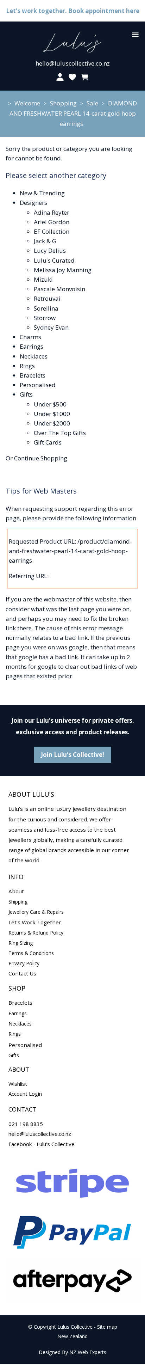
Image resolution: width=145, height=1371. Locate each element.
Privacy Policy (23, 963)
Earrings (31, 346)
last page (81, 609)
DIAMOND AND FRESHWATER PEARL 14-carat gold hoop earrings (73, 113)
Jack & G (45, 241)
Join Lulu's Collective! (72, 755)
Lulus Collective (75, 1326)
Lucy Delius (50, 250)
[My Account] (60, 77)
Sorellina (46, 308)
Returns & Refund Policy (35, 932)
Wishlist (17, 1083)
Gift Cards (48, 442)
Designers (33, 202)
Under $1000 (52, 414)
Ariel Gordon (51, 222)
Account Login (25, 1093)
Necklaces (34, 356)
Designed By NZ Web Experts (72, 1352)
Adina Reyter (51, 212)
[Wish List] (72, 77)
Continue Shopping (40, 458)
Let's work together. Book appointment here (72, 11)
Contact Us (22, 973)
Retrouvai (47, 298)
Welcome (27, 103)
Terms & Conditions (31, 953)
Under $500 (50, 404)
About (16, 891)
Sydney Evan (51, 327)
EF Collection (51, 231)
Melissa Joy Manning (63, 270)
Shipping (17, 901)
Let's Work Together (34, 922)
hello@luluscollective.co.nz (73, 63)
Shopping (63, 103)
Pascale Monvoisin (59, 289)
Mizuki (43, 279)
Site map (107, 1326)
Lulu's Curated (54, 260)
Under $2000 (52, 423)
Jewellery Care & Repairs (36, 911)
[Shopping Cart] (85, 77)
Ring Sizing (20, 942)
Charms (30, 337)
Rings (27, 366)
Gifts (26, 394)
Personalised (38, 385)
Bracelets (32, 375)
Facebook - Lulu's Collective (41, 1143)
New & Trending (42, 193)
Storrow (45, 318)
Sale (92, 103)
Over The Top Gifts (60, 433)
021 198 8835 (25, 1123)
